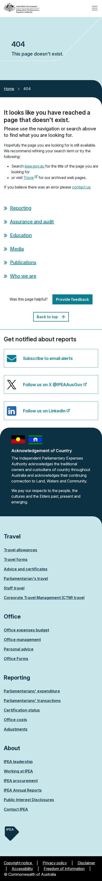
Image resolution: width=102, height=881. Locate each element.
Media (17, 249)
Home (9, 88)
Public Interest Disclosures (29, 799)
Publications (23, 262)
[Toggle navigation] (94, 8)
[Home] (21, 8)
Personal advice (18, 649)
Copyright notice (18, 863)
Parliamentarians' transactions (32, 700)
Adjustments (16, 729)
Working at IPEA (18, 771)
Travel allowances (20, 550)
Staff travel (14, 588)
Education (21, 235)
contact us (81, 187)
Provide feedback (72, 299)
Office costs (15, 719)
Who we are (23, 276)
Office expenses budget (26, 630)
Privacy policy (55, 863)
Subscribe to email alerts (48, 358)
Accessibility (22, 868)
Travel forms (16, 559)
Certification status (22, 710)
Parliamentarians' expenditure (32, 691)
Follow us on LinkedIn (36, 414)
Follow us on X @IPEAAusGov (44, 388)
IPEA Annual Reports (23, 790)
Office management (22, 639)
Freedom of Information (64, 868)
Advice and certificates (25, 569)
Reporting (20, 208)
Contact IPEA (16, 809)
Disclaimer (86, 863)
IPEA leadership (18, 761)
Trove (30, 177)
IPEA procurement (21, 780)
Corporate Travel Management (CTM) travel (44, 597)
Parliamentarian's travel (26, 578)
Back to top (48, 316)
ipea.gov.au (34, 166)
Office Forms (16, 658)
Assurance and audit (32, 222)
